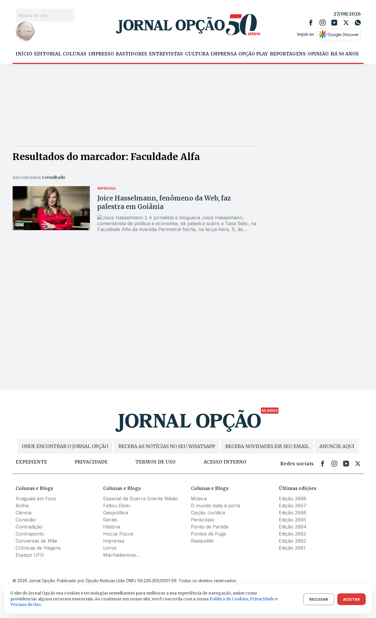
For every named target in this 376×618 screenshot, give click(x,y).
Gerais (110, 520)
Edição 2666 (292, 513)
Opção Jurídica (208, 513)
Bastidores (131, 54)
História (111, 527)
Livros (110, 548)
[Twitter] (346, 23)
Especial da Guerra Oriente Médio (140, 498)
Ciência (23, 513)
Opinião (318, 54)
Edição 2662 (292, 541)
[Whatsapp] (358, 23)
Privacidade (91, 462)
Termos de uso (155, 462)
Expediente (31, 462)
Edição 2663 (292, 534)
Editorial (47, 54)
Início (24, 54)
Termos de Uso (25, 604)
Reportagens (288, 54)
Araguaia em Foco (36, 498)
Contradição (29, 527)
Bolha (22, 505)
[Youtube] (334, 23)
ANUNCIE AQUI (336, 446)
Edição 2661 (292, 548)
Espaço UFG (30, 555)
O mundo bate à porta (215, 505)
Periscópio (202, 520)
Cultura (197, 54)
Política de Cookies (228, 599)
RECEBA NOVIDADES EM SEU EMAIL (267, 446)
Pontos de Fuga (208, 534)
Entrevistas (166, 54)
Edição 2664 (293, 527)
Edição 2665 (292, 520)
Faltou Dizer (116, 505)
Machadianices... (121, 555)
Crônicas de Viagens (38, 548)
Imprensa (224, 54)
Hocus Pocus (118, 534)
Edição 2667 (292, 505)
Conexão (26, 520)
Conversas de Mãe (36, 541)
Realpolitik (202, 541)
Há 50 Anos (344, 54)
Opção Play (253, 54)
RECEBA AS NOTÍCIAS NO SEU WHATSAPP (166, 446)
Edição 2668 (292, 498)
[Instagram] (322, 23)
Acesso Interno (225, 462)
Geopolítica (115, 513)
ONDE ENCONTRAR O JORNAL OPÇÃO (65, 446)
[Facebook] (311, 23)
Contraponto (30, 534)
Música (199, 498)
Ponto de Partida (209, 527)
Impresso (101, 54)
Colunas (74, 54)
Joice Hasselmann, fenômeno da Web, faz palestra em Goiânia (164, 202)
